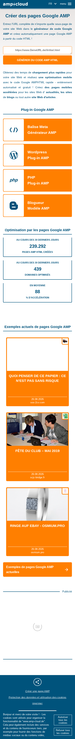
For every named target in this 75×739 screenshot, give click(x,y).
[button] (53, 4)
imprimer (37, 703)
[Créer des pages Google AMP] (15, 4)
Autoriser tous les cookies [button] (63, 720)
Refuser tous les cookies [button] (63, 732)
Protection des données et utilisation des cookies (37, 697)
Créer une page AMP (37, 691)
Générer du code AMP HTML (37, 60)
